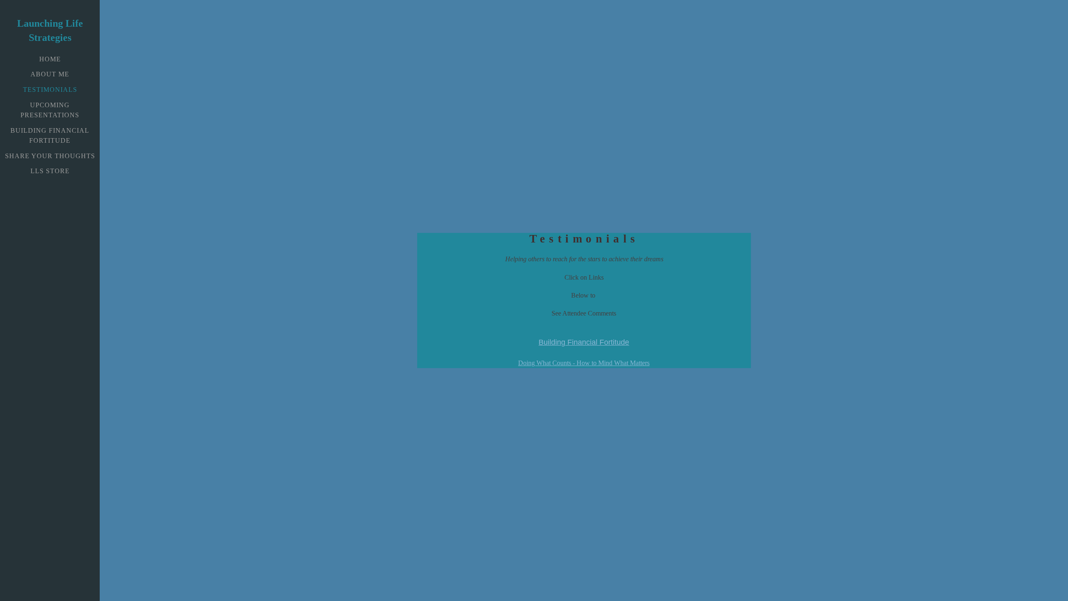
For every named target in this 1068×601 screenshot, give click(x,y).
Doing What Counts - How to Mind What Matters (584, 362)
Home (50, 59)
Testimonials (50, 89)
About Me (49, 74)
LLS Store (50, 170)
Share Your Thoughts (50, 155)
